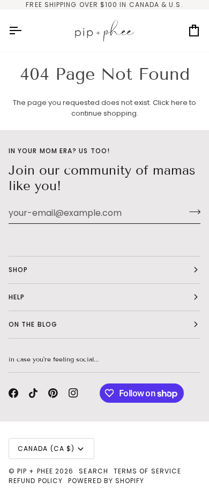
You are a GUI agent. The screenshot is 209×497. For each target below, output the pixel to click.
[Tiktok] (33, 393)
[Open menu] (25, 31)
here (179, 102)
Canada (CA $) (46, 448)
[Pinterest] (53, 393)
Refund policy (36, 480)
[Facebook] (13, 393)
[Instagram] (73, 393)
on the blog (33, 324)
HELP (17, 297)
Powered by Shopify (106, 480)
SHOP (18, 269)
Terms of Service (147, 471)
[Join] (191, 211)
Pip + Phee (35, 471)
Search (93, 471)
